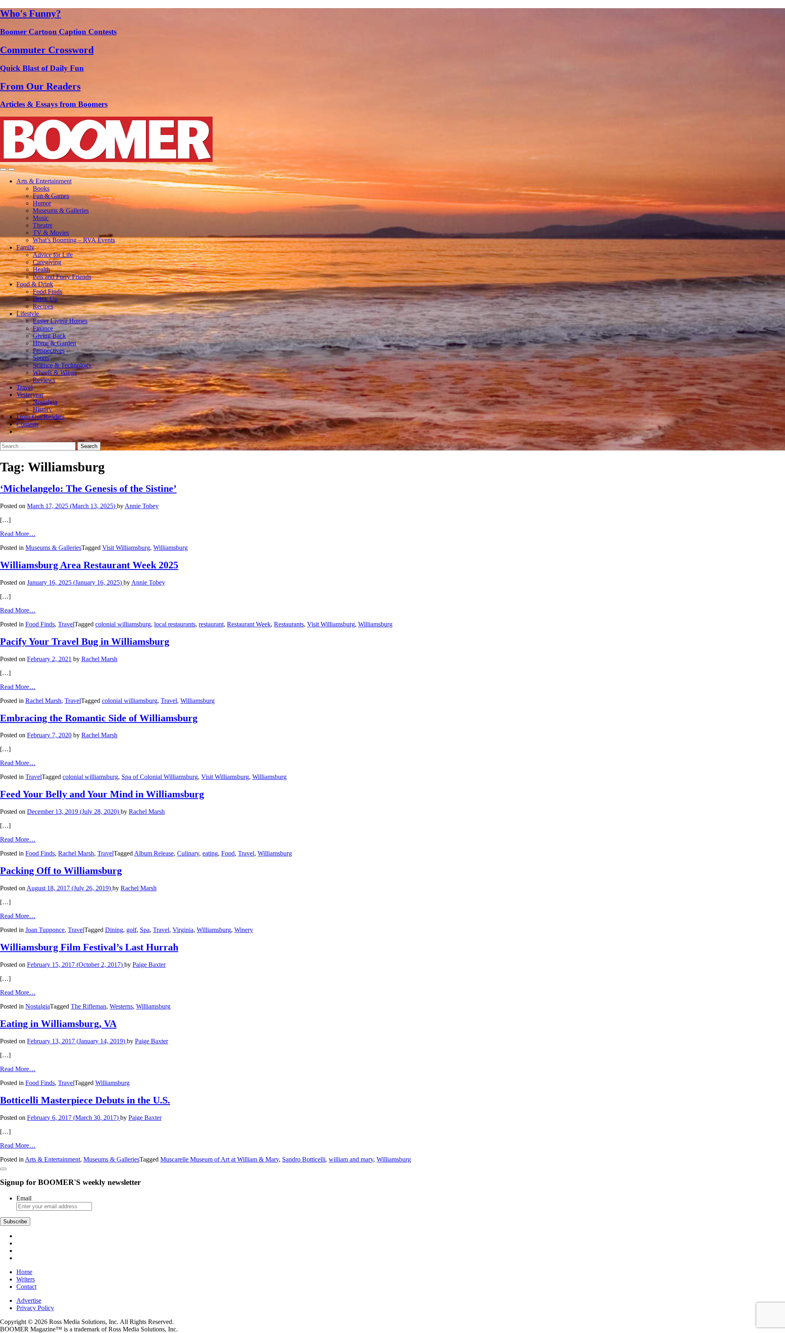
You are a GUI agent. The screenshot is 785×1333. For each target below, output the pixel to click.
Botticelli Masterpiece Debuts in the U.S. (85, 1100)
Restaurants (289, 624)
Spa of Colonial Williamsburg (159, 776)
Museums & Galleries (61, 210)
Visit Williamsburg (126, 547)
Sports (41, 357)
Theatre (42, 225)
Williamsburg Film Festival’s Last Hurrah (89, 947)
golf (131, 929)
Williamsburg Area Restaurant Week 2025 (89, 565)
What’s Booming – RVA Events (74, 239)
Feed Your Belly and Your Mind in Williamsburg (102, 794)
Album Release (154, 853)
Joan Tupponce (45, 929)
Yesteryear (29, 394)
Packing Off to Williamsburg (61, 870)
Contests (27, 424)
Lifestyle (27, 313)
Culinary (188, 853)
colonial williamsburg (123, 624)
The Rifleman (88, 1006)
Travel (24, 387)
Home (24, 1271)
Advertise (28, 1300)
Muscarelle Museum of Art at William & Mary (219, 1159)
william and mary (351, 1159)
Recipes (43, 306)
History (42, 409)
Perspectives (49, 350)
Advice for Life (53, 254)
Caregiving (47, 262)
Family (25, 247)
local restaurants (174, 624)
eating (210, 853)
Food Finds (47, 291)
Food (228, 853)
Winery (243, 929)
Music (41, 217)
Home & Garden (54, 343)
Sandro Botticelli (303, 1159)
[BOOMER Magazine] (106, 159)
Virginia (183, 929)
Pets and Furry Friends (62, 276)
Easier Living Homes (60, 320)
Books (41, 188)
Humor (42, 203)
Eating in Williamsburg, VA (58, 1023)
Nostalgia (45, 402)
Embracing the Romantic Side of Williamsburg (98, 718)
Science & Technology (62, 365)
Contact (26, 1286)
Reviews (44, 379)
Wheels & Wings (54, 372)
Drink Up (45, 298)
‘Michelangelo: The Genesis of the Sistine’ (88, 488)
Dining (114, 929)
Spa (145, 929)
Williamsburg (170, 547)
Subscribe (15, 1221)
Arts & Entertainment (44, 181)
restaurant (211, 624)
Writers (25, 1279)
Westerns (121, 1006)
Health (41, 269)
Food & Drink (34, 284)
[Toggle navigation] (3, 169)
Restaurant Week (249, 624)
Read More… (18, 533)
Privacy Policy (35, 1307)
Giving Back (49, 335)
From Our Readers (40, 416)
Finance (43, 328)
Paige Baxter (149, 964)
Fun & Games (51, 195)
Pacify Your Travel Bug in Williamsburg (84, 641)
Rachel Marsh (99, 658)
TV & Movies (51, 232)
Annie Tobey (142, 505)
